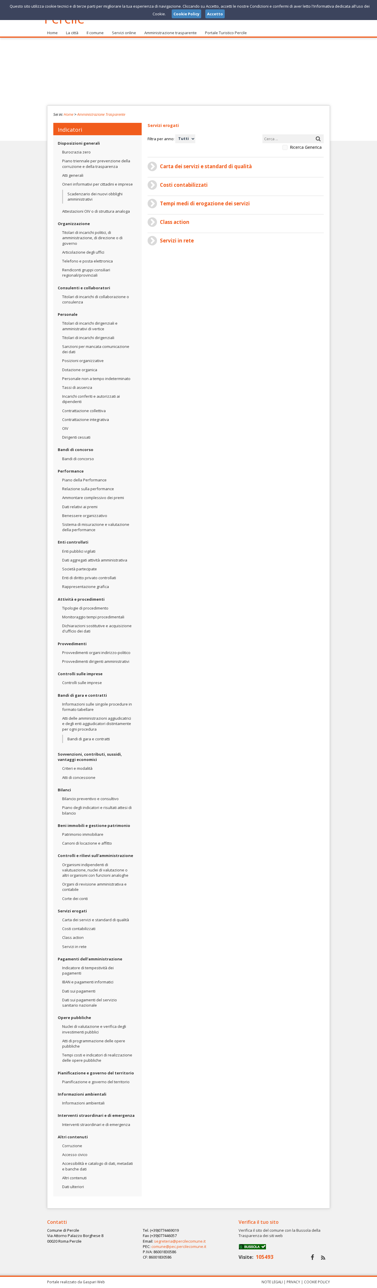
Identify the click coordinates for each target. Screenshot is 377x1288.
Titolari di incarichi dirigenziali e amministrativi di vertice (90, 326)
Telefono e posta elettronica (87, 261)
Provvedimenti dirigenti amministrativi (95, 661)
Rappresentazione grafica (85, 586)
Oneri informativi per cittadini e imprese (97, 184)
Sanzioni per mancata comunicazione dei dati (95, 349)
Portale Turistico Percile (226, 32)
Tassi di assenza (77, 387)
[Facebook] (312, 1257)
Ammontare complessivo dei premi (93, 497)
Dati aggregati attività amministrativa (94, 560)
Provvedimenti (72, 643)
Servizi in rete (74, 946)
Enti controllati (73, 542)
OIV (65, 428)
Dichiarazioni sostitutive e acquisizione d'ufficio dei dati (97, 628)
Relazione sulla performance (88, 488)
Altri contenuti (73, 1137)
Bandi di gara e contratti (82, 695)
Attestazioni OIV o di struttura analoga (96, 211)
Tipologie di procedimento (85, 608)
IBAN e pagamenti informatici (87, 982)
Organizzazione (74, 223)
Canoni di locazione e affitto (87, 843)
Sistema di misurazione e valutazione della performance (95, 527)
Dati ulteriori (73, 1186)
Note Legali (272, 1281)
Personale (67, 314)
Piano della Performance (84, 480)
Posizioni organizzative (83, 360)
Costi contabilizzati (78, 928)
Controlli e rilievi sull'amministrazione (95, 855)
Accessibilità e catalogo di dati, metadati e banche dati (97, 1166)
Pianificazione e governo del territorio (96, 1073)
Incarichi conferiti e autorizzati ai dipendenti (91, 399)
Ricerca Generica (306, 147)
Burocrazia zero (76, 152)
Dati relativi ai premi (79, 506)
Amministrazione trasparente (170, 32)
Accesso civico (74, 1154)
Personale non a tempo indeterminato (96, 378)
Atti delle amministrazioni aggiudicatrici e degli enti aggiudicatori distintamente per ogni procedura (96, 723)
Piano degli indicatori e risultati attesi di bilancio (97, 810)
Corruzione (72, 1145)
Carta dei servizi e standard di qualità (95, 919)
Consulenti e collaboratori (84, 287)
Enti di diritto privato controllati (89, 577)
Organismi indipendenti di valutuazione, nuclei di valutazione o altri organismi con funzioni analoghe (95, 870)
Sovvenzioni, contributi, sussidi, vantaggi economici (90, 757)
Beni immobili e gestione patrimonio (94, 825)
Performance (71, 471)
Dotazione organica (79, 369)
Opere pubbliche (74, 1017)
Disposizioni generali (79, 143)
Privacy (293, 1281)
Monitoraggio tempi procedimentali (93, 617)
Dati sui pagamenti (78, 991)
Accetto (215, 13)
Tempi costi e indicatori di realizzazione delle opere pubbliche (97, 1057)
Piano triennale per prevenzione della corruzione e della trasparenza (96, 163)
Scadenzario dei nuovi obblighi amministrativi (95, 196)
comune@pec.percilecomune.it (178, 1246)
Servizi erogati (72, 911)
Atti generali (72, 175)
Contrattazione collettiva (84, 410)
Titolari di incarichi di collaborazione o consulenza (95, 299)
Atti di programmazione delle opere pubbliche (93, 1043)
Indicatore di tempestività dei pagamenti (88, 970)
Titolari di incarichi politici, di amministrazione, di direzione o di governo (92, 238)
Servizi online (124, 32)
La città (72, 32)
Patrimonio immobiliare (82, 834)
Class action (73, 937)
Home (52, 32)
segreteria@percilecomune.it (180, 1241)
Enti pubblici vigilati (78, 551)
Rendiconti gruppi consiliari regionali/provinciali (86, 272)
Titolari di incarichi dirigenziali (88, 337)
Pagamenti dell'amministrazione (90, 959)
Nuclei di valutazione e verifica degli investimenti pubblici (94, 1029)
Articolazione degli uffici (83, 252)
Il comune (95, 32)
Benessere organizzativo (84, 515)
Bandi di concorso (75, 449)
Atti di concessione (78, 777)
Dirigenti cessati (76, 437)
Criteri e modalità (77, 768)
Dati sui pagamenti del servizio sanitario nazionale (89, 1002)
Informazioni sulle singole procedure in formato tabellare (97, 706)
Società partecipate (79, 569)
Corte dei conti (75, 898)
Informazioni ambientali (82, 1094)
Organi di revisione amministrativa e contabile (94, 886)
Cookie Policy (317, 1281)
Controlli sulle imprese (80, 673)
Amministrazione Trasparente (101, 114)
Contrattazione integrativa (85, 419)
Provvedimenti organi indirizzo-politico (96, 652)
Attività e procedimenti (81, 599)
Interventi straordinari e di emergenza (96, 1115)
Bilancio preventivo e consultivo (90, 798)
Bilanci (64, 789)
